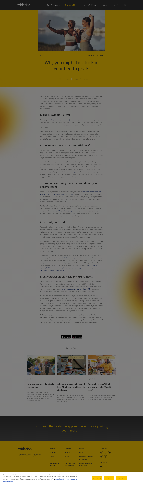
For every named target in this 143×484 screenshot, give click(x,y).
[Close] (140, 478)
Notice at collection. (60, 479)
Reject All (109, 478)
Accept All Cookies (121, 478)
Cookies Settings (97, 478)
